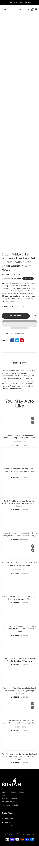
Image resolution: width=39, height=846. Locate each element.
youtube (8, 822)
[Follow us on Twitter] (17, 340)
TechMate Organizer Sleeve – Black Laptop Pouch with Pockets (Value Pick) (19, 721)
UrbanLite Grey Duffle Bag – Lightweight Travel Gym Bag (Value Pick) (19, 597)
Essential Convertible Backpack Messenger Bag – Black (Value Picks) (19, 436)
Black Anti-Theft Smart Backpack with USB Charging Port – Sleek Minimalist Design (19, 628)
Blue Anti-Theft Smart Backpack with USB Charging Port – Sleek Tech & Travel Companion (19, 471)
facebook (8, 826)
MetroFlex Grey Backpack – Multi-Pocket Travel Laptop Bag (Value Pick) (19, 564)
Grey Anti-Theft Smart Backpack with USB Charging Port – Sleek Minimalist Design (19, 534)
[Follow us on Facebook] (12, 340)
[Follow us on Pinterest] (22, 340)
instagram (9, 818)
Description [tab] (19, 362)
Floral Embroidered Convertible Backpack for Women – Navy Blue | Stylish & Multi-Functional (19, 756)
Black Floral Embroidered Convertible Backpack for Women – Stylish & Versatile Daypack (19, 503)
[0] (31, 9)
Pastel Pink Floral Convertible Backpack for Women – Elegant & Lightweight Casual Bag (19, 690)
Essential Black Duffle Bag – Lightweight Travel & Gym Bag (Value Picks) (19, 659)
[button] (19, 322)
